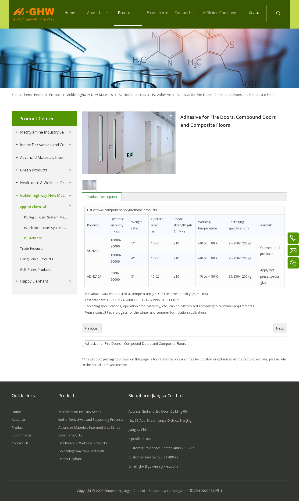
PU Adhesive (33, 238)
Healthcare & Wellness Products (46, 182)
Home (16, 412)
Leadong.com (177, 490)
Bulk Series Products (35, 269)
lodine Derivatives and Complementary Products (46, 144)
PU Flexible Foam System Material (48, 227)
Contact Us (20, 443)
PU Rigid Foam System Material (48, 217)
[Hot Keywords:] (278, 13)
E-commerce (21, 435)
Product (18, 427)
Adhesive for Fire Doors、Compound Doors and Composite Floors (135, 343)
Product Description (102, 196)
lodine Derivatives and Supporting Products (91, 419)
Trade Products (31, 248)
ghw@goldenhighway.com (158, 466)
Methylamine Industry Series (45, 132)
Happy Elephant (34, 281)
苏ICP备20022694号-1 (205, 490)
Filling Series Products (36, 259)
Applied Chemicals (33, 206)
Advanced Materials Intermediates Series (46, 157)
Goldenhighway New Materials (46, 195)
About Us (19, 419)
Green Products (33, 170)
